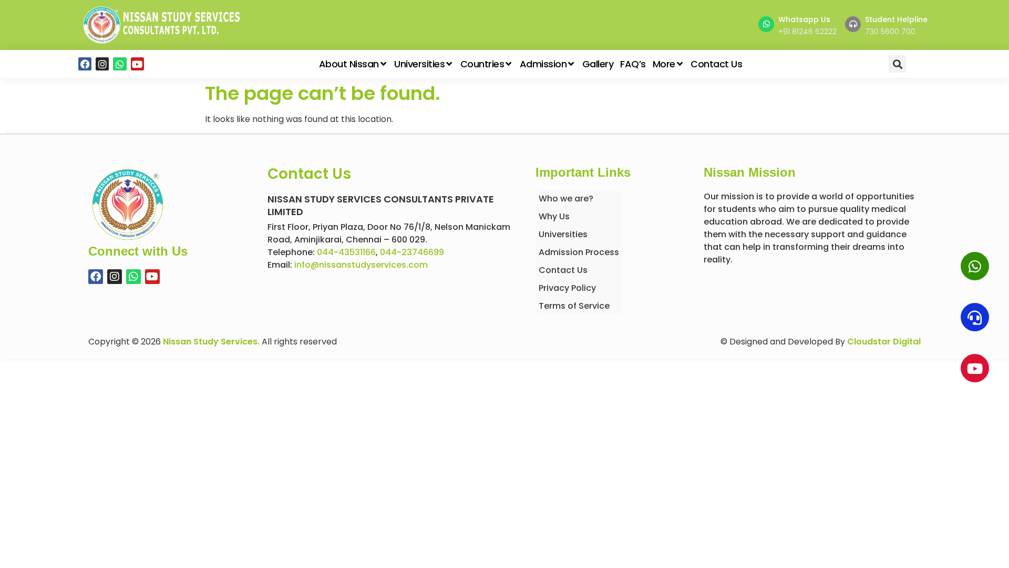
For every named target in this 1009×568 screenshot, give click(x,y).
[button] (897, 64)
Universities (419, 63)
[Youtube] (137, 63)
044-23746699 (412, 252)
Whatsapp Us (804, 19)
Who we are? (566, 198)
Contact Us (716, 63)
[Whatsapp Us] (766, 24)
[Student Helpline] (853, 24)
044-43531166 (346, 252)
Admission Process (579, 252)
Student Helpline (896, 19)
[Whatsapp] (119, 63)
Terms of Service (574, 306)
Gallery (598, 63)
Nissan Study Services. (211, 342)
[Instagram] (102, 63)
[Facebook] (84, 63)
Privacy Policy (567, 288)
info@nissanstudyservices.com (361, 265)
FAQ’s (633, 63)
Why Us (554, 216)
